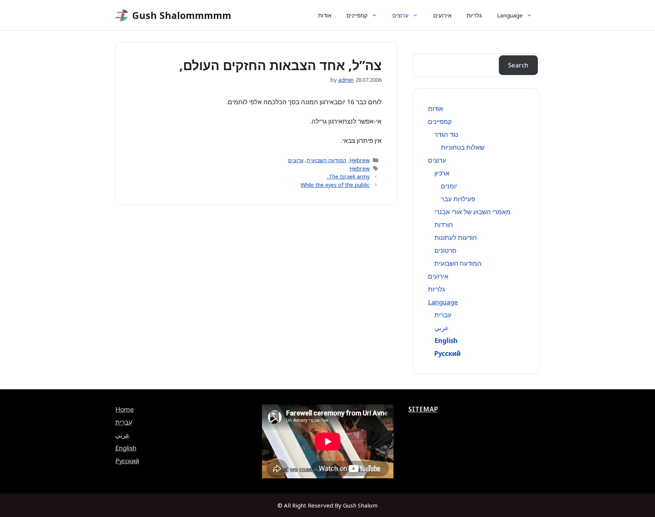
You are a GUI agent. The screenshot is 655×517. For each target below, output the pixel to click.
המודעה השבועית (326, 160)
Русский (447, 353)
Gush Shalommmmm (181, 15)
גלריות (474, 15)
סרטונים (445, 250)
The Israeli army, (348, 176)
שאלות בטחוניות (462, 147)
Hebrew (359, 160)
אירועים (442, 15)
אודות (324, 15)
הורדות (443, 224)
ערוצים (400, 15)
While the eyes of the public (335, 184)
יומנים (449, 186)
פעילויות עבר (458, 198)
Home (124, 409)
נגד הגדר (446, 134)
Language (510, 15)
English (446, 340)
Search (518, 65)
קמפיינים (357, 15)
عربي (441, 327)
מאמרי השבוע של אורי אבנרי (472, 211)
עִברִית (442, 314)
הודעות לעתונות (455, 237)
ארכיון (442, 173)
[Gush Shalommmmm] (121, 15)
